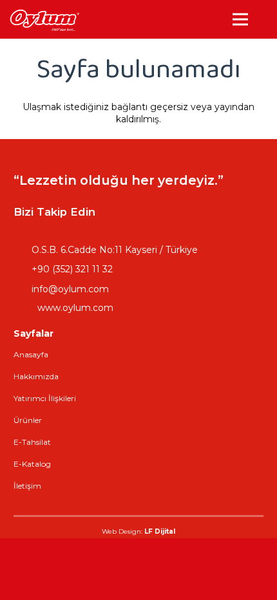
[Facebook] (120, 212)
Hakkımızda (36, 376)
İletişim (27, 486)
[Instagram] (153, 212)
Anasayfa (31, 354)
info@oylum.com (70, 289)
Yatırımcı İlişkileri (45, 398)
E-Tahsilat (32, 442)
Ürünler (28, 420)
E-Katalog (32, 464)
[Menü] (240, 19)
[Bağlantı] (44, 19)
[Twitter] (217, 212)
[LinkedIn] (185, 212)
